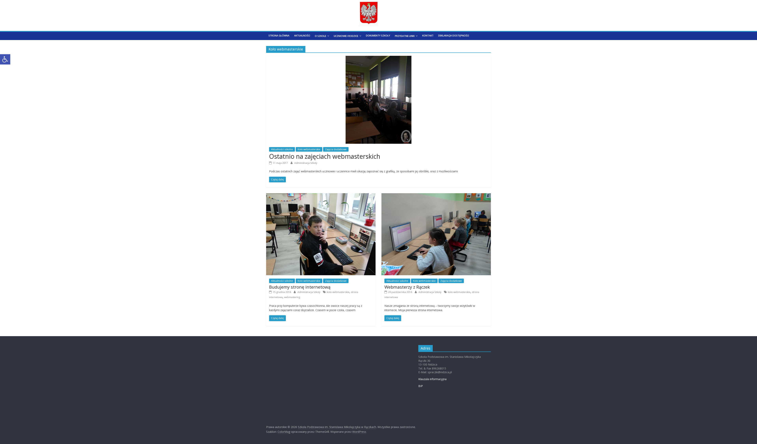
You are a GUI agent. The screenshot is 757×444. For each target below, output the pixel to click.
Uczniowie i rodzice (346, 36)
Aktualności (302, 35)
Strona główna (278, 35)
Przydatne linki (405, 36)
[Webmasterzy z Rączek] (436, 195)
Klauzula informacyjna (432, 379)
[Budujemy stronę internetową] (321, 195)
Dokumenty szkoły (378, 35)
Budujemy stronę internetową (299, 287)
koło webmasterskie (338, 292)
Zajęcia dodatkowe (336, 149)
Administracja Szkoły (305, 163)
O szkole (320, 36)
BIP (420, 386)
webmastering (292, 297)
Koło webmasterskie (309, 149)
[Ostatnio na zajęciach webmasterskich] (378, 58)
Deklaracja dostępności (453, 35)
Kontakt (428, 35)
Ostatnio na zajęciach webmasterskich (324, 156)
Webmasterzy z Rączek (407, 287)
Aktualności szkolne (282, 149)
